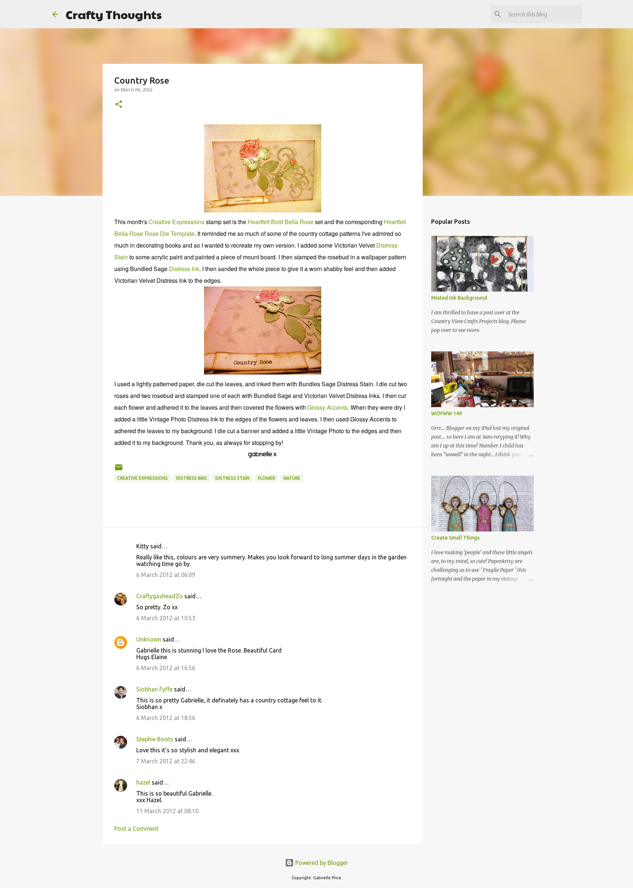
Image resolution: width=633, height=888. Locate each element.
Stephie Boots (154, 739)
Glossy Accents (327, 407)
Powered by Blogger (321, 862)
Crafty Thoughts (114, 14)
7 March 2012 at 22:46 (165, 761)
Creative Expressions (176, 222)
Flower (266, 478)
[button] (118, 105)
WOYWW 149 (446, 413)
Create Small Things (455, 538)
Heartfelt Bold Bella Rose (281, 222)
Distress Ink (184, 268)
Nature (292, 478)
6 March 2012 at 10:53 (165, 618)
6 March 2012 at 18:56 (165, 718)
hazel (143, 782)
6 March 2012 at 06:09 (165, 574)
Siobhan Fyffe (154, 689)
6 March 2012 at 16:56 (165, 668)
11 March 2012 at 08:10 (167, 811)
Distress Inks (191, 478)
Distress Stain (232, 478)
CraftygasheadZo (159, 596)
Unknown (148, 639)
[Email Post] (118, 470)
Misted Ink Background (459, 298)
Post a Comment (136, 828)
